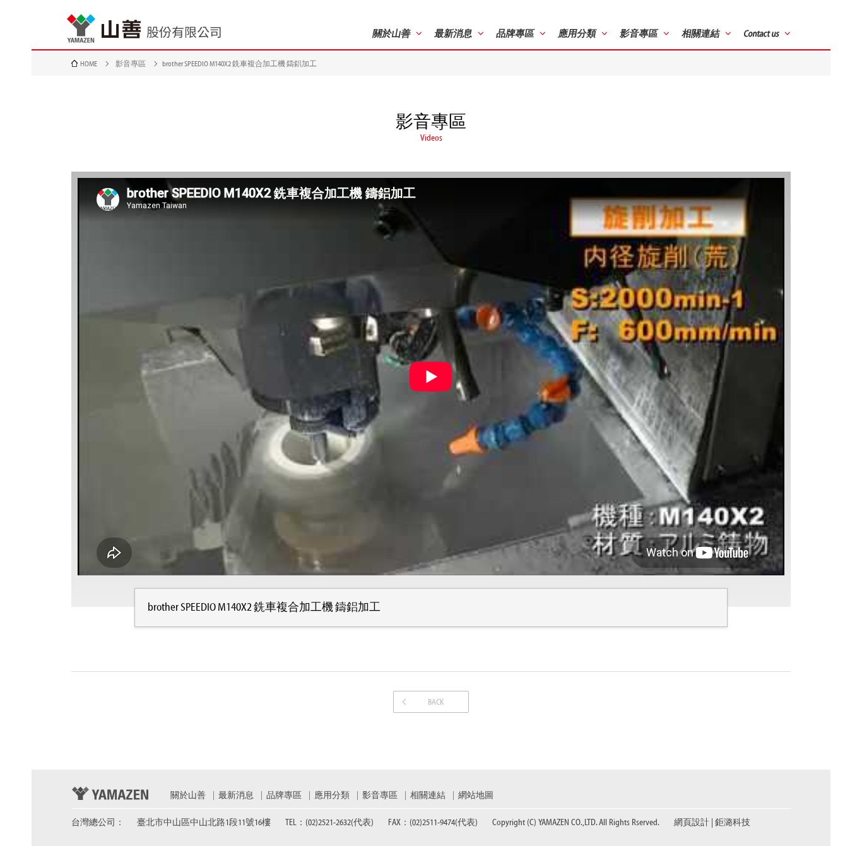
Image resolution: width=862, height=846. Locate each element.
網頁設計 (691, 823)
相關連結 (428, 795)
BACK (436, 702)
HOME (88, 63)
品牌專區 (284, 795)
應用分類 (332, 795)
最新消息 (236, 795)
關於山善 (188, 795)
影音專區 (130, 63)
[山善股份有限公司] (144, 28)
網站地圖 (475, 795)
